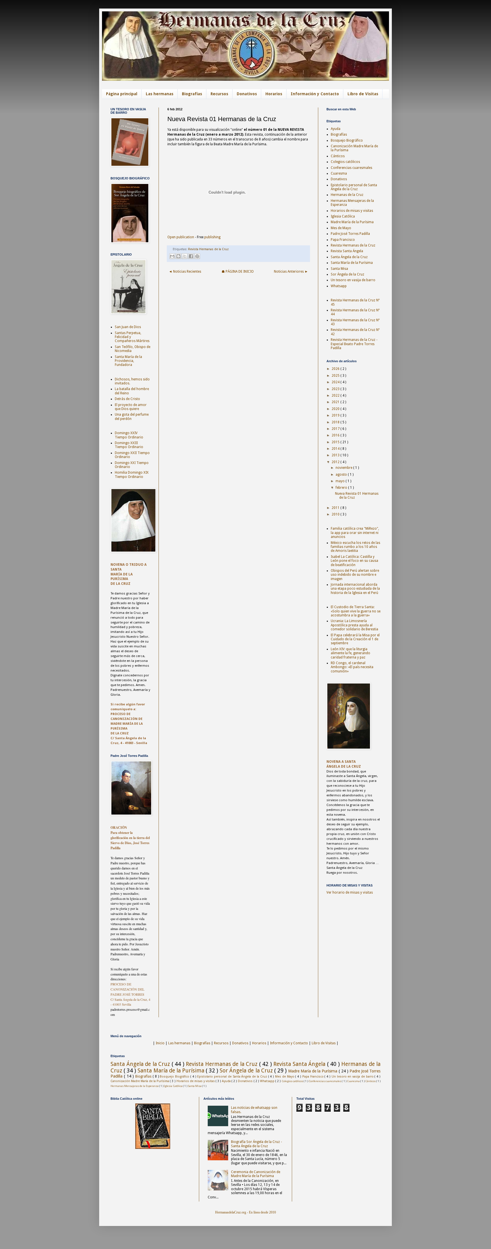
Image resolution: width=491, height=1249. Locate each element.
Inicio (160, 1043)
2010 (336, 514)
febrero (342, 488)
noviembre (344, 468)
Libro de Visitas (363, 94)
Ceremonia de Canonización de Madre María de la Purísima (255, 1174)
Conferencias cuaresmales (351, 168)
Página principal (121, 94)
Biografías (192, 94)
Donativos (247, 94)
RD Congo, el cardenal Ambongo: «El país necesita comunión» (352, 667)
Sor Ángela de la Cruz (347, 274)
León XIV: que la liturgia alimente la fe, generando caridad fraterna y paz (350, 653)
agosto (342, 475)
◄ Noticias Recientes (185, 272)
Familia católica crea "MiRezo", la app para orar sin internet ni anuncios (355, 533)
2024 (336, 382)
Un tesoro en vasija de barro (353, 280)
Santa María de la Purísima (352, 263)
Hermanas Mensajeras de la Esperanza (135, 1086)
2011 (336, 508)
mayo (341, 481)
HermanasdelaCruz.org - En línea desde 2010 (245, 1212)
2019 (336, 415)
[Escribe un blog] (178, 256)
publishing (212, 237)
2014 (336, 449)
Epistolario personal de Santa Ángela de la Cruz (354, 187)
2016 (336, 435)
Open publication (180, 237)
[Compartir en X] (185, 256)
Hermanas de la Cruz (347, 195)
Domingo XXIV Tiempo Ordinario (129, 435)
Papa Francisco (343, 240)
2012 (336, 462)
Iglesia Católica (343, 216)
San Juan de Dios (128, 327)
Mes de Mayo (341, 228)
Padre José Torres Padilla (350, 234)
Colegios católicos (345, 162)
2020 (336, 409)
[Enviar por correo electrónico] (172, 256)
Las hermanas (159, 94)
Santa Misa (339, 269)
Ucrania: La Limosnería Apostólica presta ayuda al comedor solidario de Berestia (354, 625)
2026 (336, 369)
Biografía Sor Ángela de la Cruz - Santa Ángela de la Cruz (256, 1144)
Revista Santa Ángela (347, 251)
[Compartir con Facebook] (191, 256)
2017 (336, 429)
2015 (336, 442)
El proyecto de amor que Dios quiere (131, 407)
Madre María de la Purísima (352, 222)
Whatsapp (339, 286)
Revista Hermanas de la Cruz (208, 249)
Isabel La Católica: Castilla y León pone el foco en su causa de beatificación (354, 561)
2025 (336, 376)
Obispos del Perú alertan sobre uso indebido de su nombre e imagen (355, 575)
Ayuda (335, 129)
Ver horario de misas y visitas (349, 892)
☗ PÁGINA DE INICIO (238, 272)
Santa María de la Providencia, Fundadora (128, 361)
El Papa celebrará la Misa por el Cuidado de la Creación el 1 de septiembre (355, 639)
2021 (336, 402)
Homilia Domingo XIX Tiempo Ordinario (132, 475)
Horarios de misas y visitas (352, 211)
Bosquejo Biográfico (347, 140)
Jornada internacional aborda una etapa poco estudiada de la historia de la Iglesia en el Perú (355, 589)
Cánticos (338, 156)
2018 (336, 422)
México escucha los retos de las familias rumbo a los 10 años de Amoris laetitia (355, 547)
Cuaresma (339, 173)
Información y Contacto (315, 94)
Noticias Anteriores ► (291, 272)
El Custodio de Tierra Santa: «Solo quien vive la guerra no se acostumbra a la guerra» (355, 611)
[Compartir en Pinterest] (197, 256)
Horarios (273, 94)
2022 (336, 395)
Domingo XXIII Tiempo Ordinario (129, 445)
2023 (336, 389)
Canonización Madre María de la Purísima (140, 1081)
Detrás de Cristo (127, 399)
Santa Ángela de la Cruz (349, 257)
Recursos (219, 94)
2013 (336, 455)
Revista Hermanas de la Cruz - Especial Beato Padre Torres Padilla (354, 344)
